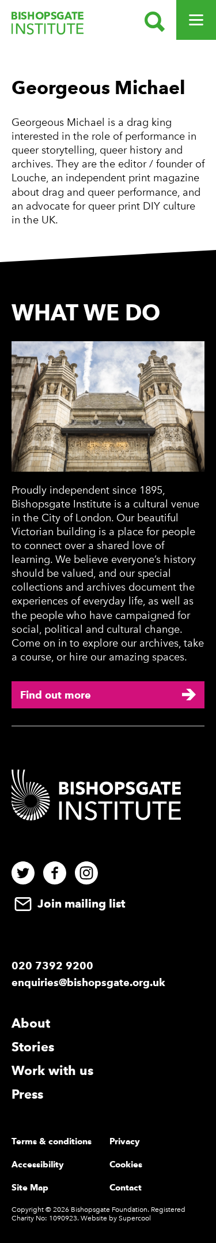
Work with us (52, 1070)
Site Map (30, 1187)
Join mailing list (80, 903)
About (31, 1023)
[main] (108, 155)
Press (27, 1094)
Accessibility (38, 1164)
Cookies (125, 1164)
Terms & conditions (52, 1141)
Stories (33, 1046)
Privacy (124, 1141)
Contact (125, 1187)
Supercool (135, 1218)
